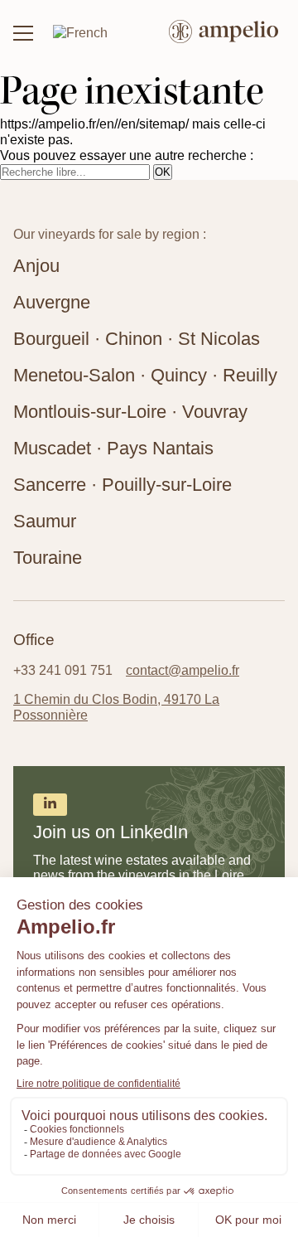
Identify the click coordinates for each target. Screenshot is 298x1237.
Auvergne (51, 302)
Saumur (44, 521)
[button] (23, 33)
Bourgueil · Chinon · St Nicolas (136, 338)
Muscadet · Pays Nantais (113, 448)
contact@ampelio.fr (182, 669)
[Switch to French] (80, 32)
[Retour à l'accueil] (223, 33)
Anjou (36, 265)
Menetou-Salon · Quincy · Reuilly (145, 375)
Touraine (47, 557)
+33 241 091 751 (63, 669)
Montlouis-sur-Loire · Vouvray (130, 411)
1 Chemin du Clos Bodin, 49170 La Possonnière (116, 706)
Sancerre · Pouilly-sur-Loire (122, 484)
